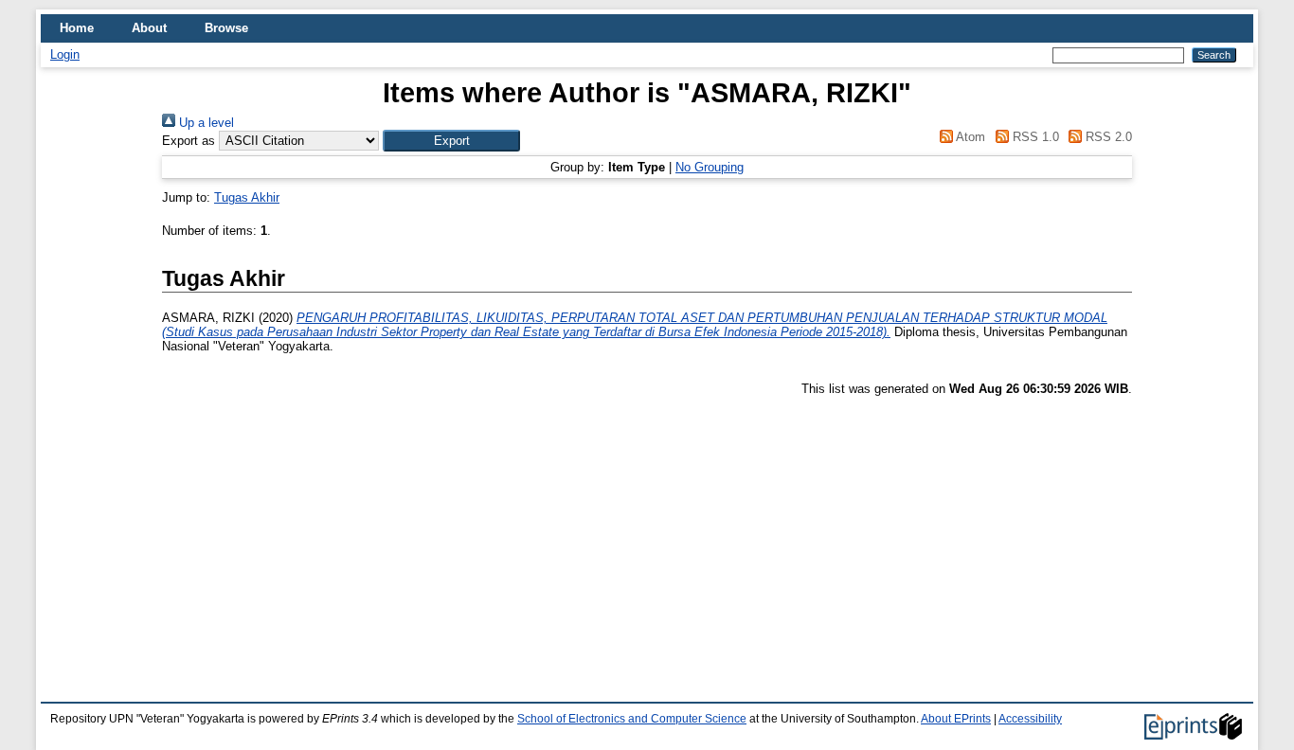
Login (65, 54)
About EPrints (956, 718)
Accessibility (1030, 718)
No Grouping (709, 167)
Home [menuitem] (77, 28)
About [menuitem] (149, 28)
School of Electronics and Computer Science (631, 718)
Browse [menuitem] (226, 28)
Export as (188, 141)
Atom (969, 137)
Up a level (204, 123)
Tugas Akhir (246, 197)
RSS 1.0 (1033, 137)
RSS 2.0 (1107, 137)
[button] (451, 141)
